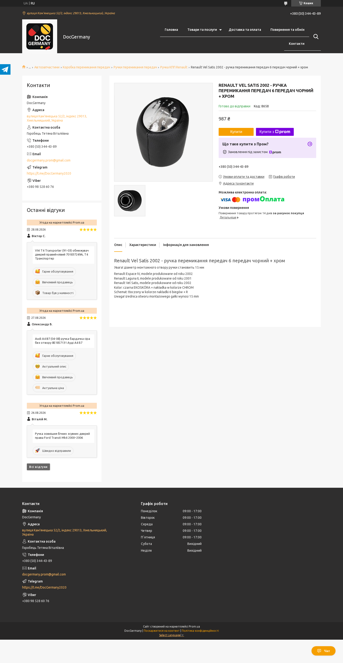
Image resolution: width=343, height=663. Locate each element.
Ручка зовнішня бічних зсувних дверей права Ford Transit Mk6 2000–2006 (62, 435)
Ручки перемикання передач (135, 67)
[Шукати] (315, 36)
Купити (236, 132)
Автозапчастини (47, 67)
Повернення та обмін (287, 30)
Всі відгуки (38, 466)
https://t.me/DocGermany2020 (49, 173)
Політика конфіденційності (200, 630)
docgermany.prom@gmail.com (48, 160)
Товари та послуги (202, 30)
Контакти (296, 44)
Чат (327, 651)
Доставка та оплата (245, 30)
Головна (171, 30)
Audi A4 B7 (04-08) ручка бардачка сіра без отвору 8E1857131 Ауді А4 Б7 (62, 340)
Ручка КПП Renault (173, 67)
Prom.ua (194, 626)
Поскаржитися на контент (162, 630)
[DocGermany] (39, 36)
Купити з (266, 132)
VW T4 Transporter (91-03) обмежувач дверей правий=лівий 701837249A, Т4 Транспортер (62, 254)
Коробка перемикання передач (86, 67)
